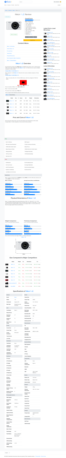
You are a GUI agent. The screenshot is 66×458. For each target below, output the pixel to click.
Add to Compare (14, 34)
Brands (12, 5)
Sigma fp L (49, 75)
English (59, 5)
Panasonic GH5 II (50, 71)
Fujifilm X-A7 (49, 62)
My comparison (57, 1)
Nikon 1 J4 (12, 103)
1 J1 (30, 32)
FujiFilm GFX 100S (50, 78)
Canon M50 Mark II (51, 42)
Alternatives (7, 16)
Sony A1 (48, 85)
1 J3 (31, 34)
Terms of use (43, 456)
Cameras (9, 5)
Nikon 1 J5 (12, 100)
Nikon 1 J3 (16, 72)
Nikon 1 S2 (13, 276)
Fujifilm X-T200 (50, 52)
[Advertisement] (23, 130)
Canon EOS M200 (50, 59)
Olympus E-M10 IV (51, 45)
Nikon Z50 (49, 55)
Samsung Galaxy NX (13, 283)
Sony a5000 (13, 286)
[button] (32, 40)
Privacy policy (37, 456)
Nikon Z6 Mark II (50, 95)
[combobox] (25, 2)
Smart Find (17, 5)
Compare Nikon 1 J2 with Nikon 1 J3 (12, 75)
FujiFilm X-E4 (49, 36)
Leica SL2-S (49, 88)
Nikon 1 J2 (12, 110)
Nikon (14, 10)
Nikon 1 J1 (22, 67)
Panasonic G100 (50, 48)
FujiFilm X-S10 (50, 39)
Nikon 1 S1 (13, 280)
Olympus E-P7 (50, 32)
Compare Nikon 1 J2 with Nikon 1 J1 (11, 70)
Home (5, 5)
